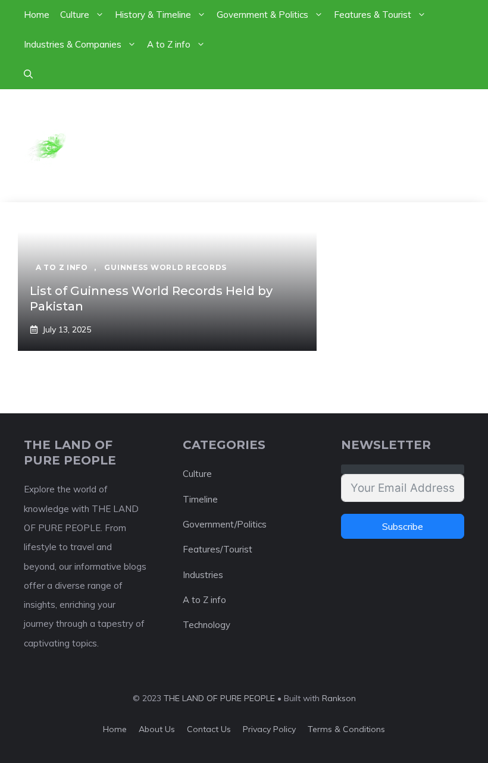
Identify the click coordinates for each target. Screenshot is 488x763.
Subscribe (402, 526)
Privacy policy (269, 729)
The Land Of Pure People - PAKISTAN (266, 145)
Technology (206, 624)
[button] (28, 74)
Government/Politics (225, 524)
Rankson (339, 698)
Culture (74, 14)
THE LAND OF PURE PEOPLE (219, 698)
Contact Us (209, 729)
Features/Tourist (217, 549)
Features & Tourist (372, 14)
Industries (203, 574)
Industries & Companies (72, 44)
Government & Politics (262, 14)
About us (157, 729)
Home (36, 14)
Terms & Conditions (346, 729)
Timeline (200, 499)
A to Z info (168, 44)
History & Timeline (153, 14)
